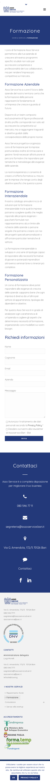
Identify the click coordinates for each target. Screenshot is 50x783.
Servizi (22, 38)
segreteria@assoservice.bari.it (17, 616)
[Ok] (46, 772)
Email (7, 368)
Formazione (12, 697)
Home (14, 38)
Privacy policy (29, 777)
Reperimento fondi (15, 693)
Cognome (10, 357)
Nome (8, 346)
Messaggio (10, 390)
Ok (13, 777)
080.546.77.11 (9, 613)
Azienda (9, 379)
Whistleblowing (11, 677)
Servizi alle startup (15, 706)
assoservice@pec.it (13, 619)
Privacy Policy (35, 425)
